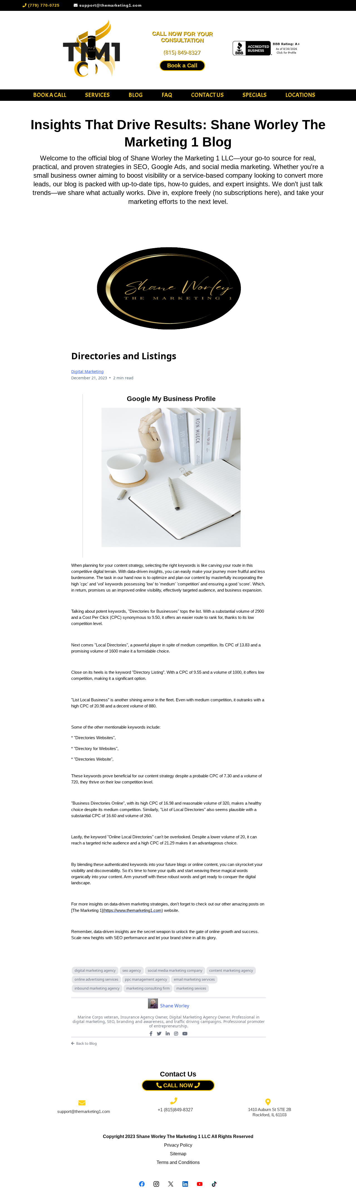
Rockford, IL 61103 (269, 1114)
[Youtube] (184, 1034)
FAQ (167, 95)
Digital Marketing (87, 371)
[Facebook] (151, 1034)
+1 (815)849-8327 (175, 1109)
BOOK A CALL (49, 95)
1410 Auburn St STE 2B (269, 1109)
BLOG (135, 95)
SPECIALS (254, 95)
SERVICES (97, 95)
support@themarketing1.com (83, 1111)
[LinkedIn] (168, 1034)
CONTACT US (207, 95)
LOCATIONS (300, 95)
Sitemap (178, 1153)
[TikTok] (214, 1184)
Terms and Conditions (178, 1162)
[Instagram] (176, 1034)
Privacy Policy (178, 1145)
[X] (159, 1034)
